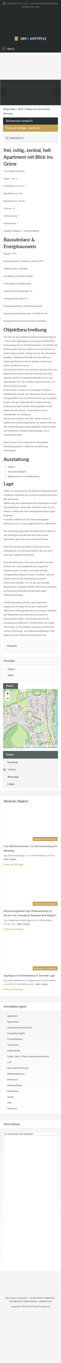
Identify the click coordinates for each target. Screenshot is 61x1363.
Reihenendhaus (14, 1085)
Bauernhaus (13, 1022)
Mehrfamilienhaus (16, 1074)
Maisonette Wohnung (17, 1068)
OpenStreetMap (40, 747)
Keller (11, 675)
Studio (10, 1097)
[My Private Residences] (30, 27)
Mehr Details (10, 859)
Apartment (12, 1016)
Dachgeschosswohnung (19, 1027)
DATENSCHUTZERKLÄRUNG (23, 1301)
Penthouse (12, 1079)
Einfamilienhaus (15, 1039)
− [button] (8, 699)
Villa (9, 1102)
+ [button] (8, 693)
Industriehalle (13, 1050)
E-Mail (10, 784)
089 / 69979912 (33, 39)
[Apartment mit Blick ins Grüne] (30, 714)
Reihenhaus (13, 1091)
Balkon (11, 669)
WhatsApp (13, 777)
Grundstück (13, 1045)
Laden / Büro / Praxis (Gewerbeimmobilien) (28, 1056)
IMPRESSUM (45, 1301)
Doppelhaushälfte (16, 1033)
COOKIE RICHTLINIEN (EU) (42, 1298)
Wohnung (12, 1108)
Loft (9, 1062)
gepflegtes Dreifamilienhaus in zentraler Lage (29, 975)
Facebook (12, 762)
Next (58, 92)
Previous (3, 92)
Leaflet (27, 747)
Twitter (11, 769)
